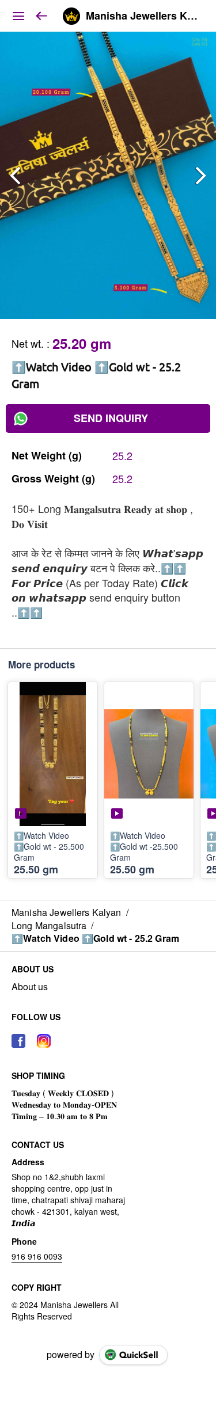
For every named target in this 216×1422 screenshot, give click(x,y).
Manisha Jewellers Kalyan (142, 16)
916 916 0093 (37, 1256)
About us (30, 986)
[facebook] (18, 1041)
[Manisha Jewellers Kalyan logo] (71, 16)
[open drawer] (18, 16)
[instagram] (44, 1041)
